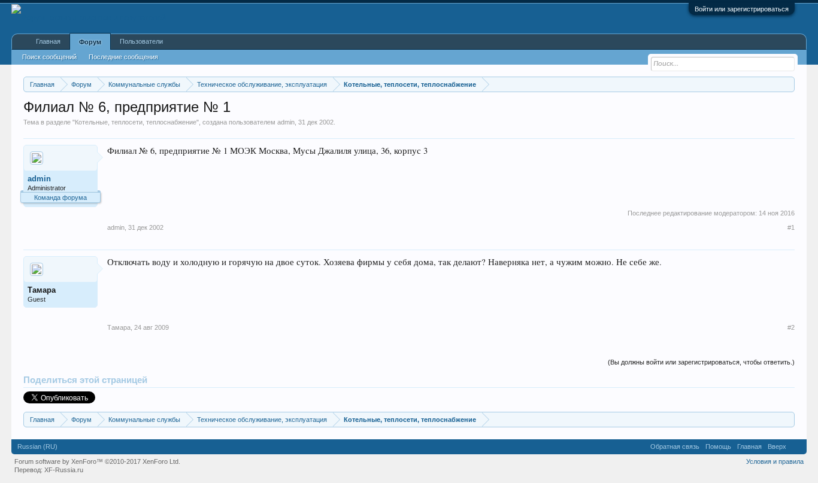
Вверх (777, 446)
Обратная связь (674, 446)
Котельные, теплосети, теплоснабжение (135, 122)
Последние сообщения (123, 56)
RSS (796, 446)
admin (286, 122)
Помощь (718, 446)
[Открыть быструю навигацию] (787, 84)
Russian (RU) (37, 446)
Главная (48, 41)
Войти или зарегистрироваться (742, 9)
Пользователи (141, 41)
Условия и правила (775, 461)
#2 (791, 327)
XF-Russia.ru (63, 469)
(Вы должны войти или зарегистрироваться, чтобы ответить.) (701, 362)
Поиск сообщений (49, 56)
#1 (791, 227)
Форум (90, 41)
